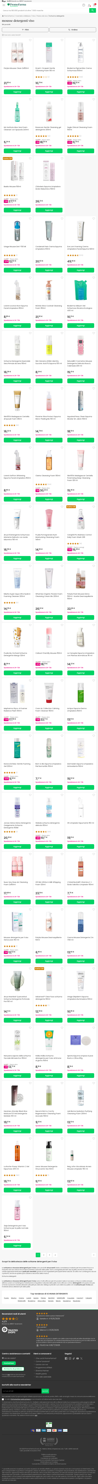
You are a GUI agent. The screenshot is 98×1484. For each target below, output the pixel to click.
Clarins (21, 1298)
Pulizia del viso (42, 16)
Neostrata (76, 1301)
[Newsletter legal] (3, 1399)
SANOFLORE (61, 1298)
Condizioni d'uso (49, 1456)
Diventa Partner (42, 1370)
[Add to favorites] (30, 40)
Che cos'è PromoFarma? (46, 1358)
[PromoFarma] (16, 5)
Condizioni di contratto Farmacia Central (49, 1460)
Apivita (35, 1298)
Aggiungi (17, 92)
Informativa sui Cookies (49, 1462)
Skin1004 (51, 1298)
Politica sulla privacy (49, 1454)
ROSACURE (22, 1301)
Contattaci (9, 1363)
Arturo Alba (42, 1301)
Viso (33, 16)
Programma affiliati (44, 1367)
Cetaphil (89, 1298)
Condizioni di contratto (49, 1458)
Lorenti (28, 1298)
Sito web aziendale (43, 1377)
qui (8, 1375)
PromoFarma (9, 16)
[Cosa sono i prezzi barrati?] (3, 35)
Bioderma (31, 1301)
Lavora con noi (42, 1364)
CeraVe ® (80, 1298)
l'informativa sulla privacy (21, 1399)
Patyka (43, 1298)
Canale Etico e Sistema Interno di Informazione (49, 1464)
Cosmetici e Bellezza (23, 16)
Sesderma (67, 1301)
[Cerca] (92, 10)
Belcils (58, 1301)
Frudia (6, 1298)
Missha (13, 1298)
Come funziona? (43, 1361)
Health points (41, 1374)
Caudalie (70, 1298)
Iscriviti (45, 1391)
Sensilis (51, 1301)
